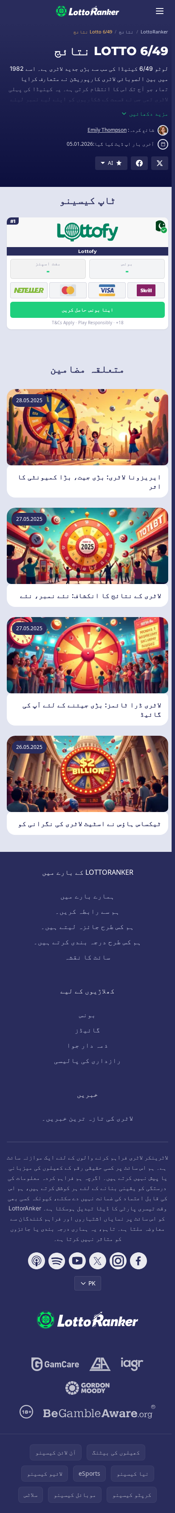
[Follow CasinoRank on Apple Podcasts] (36, 1260)
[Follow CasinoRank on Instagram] (118, 1260)
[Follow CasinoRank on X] (97, 1260)
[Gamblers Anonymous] (100, 1364)
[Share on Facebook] (139, 163)
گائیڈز (87, 1030)
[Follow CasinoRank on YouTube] (77, 1260)
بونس (87, 1014)
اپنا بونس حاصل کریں (87, 309)
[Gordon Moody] (87, 1388)
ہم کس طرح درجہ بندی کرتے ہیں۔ (87, 941)
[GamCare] (55, 1364)
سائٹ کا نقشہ (87, 957)
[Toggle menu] (159, 11)
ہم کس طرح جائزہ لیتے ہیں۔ (87, 926)
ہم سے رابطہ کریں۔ (87, 911)
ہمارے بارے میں (87, 896)
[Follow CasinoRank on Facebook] (138, 1260)
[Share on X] (159, 163)
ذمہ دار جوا (87, 1045)
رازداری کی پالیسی (87, 1060)
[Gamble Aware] (99, 1411)
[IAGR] (132, 1364)
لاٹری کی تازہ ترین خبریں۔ (87, 1118)
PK (92, 1283)
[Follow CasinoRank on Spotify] (56, 1260)
